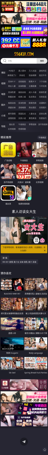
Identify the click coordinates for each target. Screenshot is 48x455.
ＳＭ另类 (43, 86)
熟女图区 (32, 107)
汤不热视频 (42, 124)
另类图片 (43, 107)
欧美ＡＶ (32, 81)
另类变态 (43, 96)
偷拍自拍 (22, 92)
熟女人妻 (12, 86)
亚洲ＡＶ (12, 81)
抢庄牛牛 (43, 75)
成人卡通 (32, 92)
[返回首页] (44, 449)
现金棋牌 (32, 75)
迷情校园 (12, 118)
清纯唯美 (22, 107)
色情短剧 (22, 129)
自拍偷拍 (22, 81)
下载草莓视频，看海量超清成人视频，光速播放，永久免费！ (24, 249)
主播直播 (32, 86)
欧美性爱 (43, 92)
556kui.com (24, 54)
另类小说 (22, 118)
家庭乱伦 (22, 113)
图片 (3, 104)
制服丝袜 (12, 96)
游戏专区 (43, 70)
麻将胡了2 (12, 75)
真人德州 (22, 70)
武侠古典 (43, 113)
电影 (3, 94)
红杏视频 (12, 129)
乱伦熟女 (32, 96)
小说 (3, 115)
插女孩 (12, 124)
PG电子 (12, 70)
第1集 (5, 258)
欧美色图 (32, 103)
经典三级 (22, 96)
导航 (3, 126)
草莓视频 (32, 124)
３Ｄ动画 (43, 81)
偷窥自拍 (12, 103)
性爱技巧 (43, 118)
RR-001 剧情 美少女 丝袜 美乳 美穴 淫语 (19, 262)
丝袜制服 (22, 86)
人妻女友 (32, 113)
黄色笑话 (32, 118)
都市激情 (12, 113)
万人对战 (32, 70)
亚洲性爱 (12, 92)
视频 (3, 83)
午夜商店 (22, 124)
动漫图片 (43, 103)
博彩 (3, 72)
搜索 (42, 61)
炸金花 (22, 75)
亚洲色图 (22, 103)
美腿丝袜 (12, 107)
